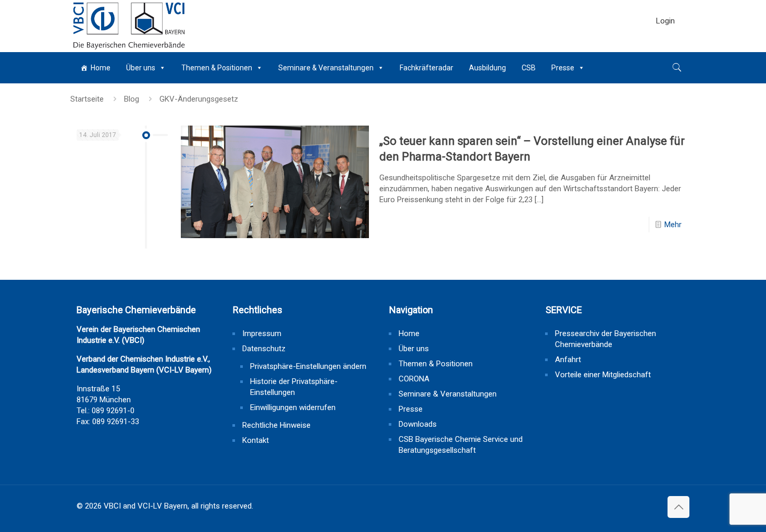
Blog (131, 99)
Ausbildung (487, 68)
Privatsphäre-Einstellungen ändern (308, 366)
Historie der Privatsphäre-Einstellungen (294, 387)
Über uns (140, 68)
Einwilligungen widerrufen (293, 407)
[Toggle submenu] (665, 47)
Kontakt (255, 440)
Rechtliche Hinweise (276, 425)
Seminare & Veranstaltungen (326, 68)
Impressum (261, 333)
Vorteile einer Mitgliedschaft (603, 374)
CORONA (414, 378)
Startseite (87, 99)
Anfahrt (568, 359)
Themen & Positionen (216, 68)
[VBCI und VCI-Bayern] (129, 26)
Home (100, 68)
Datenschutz (264, 348)
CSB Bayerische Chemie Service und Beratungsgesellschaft (461, 445)
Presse (562, 68)
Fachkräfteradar (426, 68)
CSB (529, 68)
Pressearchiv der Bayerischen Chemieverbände (605, 339)
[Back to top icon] (678, 507)
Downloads (418, 424)
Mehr (673, 224)
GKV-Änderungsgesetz (198, 99)
